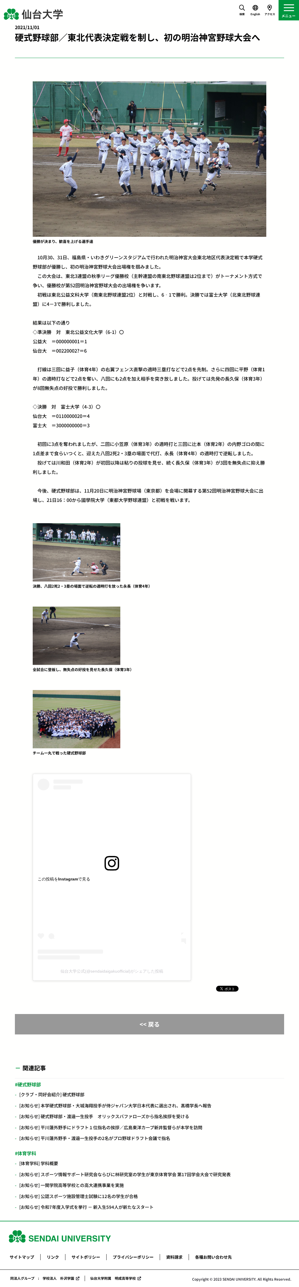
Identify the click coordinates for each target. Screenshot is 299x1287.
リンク (53, 1257)
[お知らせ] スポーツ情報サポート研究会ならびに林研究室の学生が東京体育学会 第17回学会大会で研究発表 (125, 1174)
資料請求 (174, 1257)
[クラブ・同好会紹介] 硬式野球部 (51, 1094)
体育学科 (27, 1153)
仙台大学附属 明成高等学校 (113, 1278)
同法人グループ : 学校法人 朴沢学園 (42, 1278)
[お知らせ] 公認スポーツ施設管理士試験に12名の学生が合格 (78, 1196)
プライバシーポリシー (133, 1257)
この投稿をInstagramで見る (64, 879)
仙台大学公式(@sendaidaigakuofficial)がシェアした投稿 (111, 971)
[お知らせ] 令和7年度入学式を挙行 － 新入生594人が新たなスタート (86, 1207)
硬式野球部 (29, 1084)
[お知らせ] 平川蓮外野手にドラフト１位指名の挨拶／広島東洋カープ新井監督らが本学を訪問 (113, 1127)
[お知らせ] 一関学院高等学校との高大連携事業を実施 (71, 1185)
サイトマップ (22, 1257)
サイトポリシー (86, 1257)
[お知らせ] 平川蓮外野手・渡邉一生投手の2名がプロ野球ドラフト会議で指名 (94, 1138)
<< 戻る (150, 1024)
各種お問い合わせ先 (213, 1257)
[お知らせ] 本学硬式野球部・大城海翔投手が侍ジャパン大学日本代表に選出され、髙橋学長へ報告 (115, 1105)
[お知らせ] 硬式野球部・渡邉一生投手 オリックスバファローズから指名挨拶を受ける (104, 1116)
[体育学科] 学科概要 (38, 1163)
